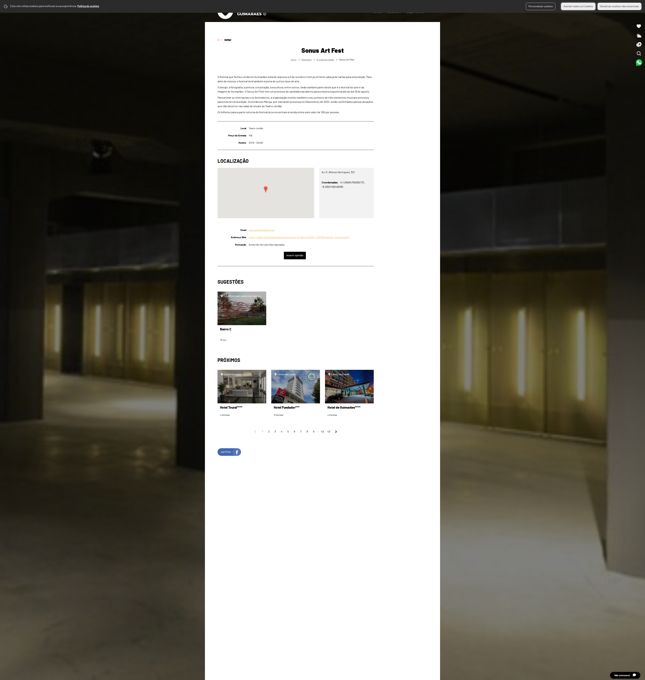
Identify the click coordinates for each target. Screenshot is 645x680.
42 (322, 431)
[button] (266, 189)
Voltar (227, 40)
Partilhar (226, 452)
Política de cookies (88, 6)
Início (293, 59)
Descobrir (307, 59)
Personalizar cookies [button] (540, 6)
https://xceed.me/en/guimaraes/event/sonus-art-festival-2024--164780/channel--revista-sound (299, 237)
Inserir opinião (294, 255)
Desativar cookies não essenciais (619, 6)
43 (328, 431)
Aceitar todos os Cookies (578, 6)
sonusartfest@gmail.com (262, 230)
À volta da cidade (325, 59)
